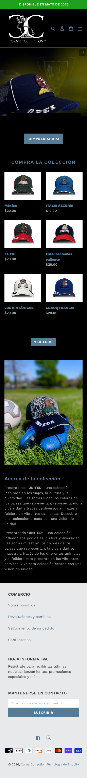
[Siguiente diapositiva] (75, 117)
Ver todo (43, 342)
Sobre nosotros (21, 605)
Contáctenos (19, 640)
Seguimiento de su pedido (31, 628)
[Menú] (79, 28)
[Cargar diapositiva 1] (35, 118)
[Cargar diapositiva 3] (42, 118)
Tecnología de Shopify (63, 764)
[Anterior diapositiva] (11, 117)
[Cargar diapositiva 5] (49, 118)
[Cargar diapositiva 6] (53, 118)
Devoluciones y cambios (29, 617)
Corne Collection (33, 764)
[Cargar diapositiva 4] (46, 118)
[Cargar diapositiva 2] (38, 118)
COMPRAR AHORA (44, 139)
